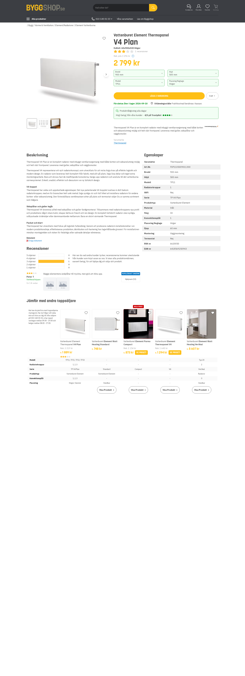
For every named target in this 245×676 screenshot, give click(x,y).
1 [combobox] (211, 96)
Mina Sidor (199, 10)
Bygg (30, 25)
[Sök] (153, 7)
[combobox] (139, 73)
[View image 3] (55, 123)
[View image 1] (32, 123)
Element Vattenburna (85, 25)
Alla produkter (39, 19)
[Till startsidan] (46, 8)
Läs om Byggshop (145, 19)
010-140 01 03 (103, 19)
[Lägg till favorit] (104, 38)
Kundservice (189, 10)
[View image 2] (44, 123)
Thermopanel (120, 143)
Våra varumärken (125, 19)
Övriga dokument (35, 241)
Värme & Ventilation (44, 25)
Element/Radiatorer (64, 25)
